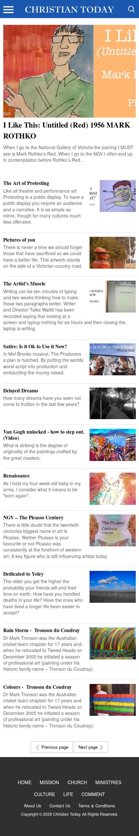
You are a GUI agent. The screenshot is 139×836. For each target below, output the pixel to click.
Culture (44, 794)
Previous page (54, 747)
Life (68, 794)
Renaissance (16, 475)
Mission (49, 782)
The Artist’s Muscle (24, 283)
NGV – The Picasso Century (33, 517)
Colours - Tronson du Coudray (39, 686)
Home (24, 782)
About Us (32, 805)
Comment (93, 794)
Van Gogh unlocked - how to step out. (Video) (43, 434)
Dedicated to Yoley (23, 573)
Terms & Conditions (96, 805)
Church (77, 782)
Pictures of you (19, 239)
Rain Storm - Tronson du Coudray (43, 630)
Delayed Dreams (20, 390)
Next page (89, 747)
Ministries (108, 782)
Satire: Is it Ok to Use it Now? (35, 346)
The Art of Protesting (26, 183)
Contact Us (59, 805)
